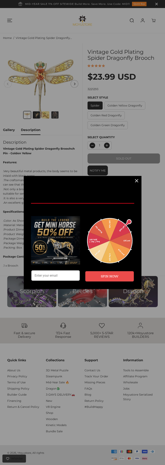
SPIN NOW (109, 276)
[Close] (136, 181)
